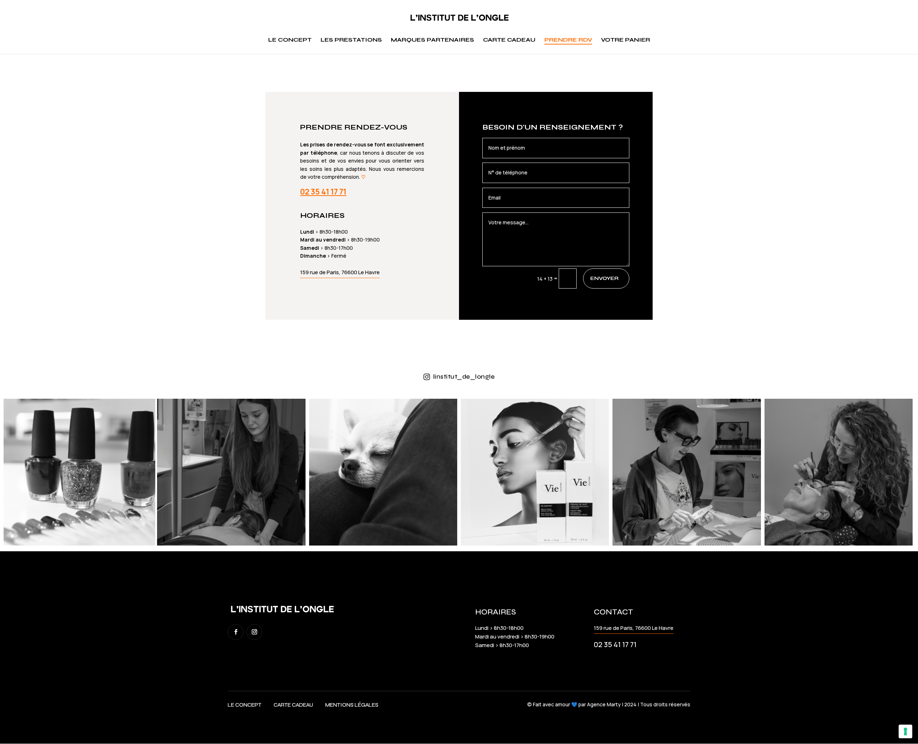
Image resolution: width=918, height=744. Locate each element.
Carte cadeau (509, 40)
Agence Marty (604, 704)
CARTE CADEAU (293, 705)
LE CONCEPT (244, 705)
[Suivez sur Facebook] (235, 632)
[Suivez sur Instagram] (254, 632)
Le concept (290, 40)
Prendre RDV (568, 40)
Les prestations (351, 40)
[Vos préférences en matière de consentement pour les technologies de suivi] (905, 731)
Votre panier (625, 40)
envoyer (604, 278)
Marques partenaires (432, 40)
